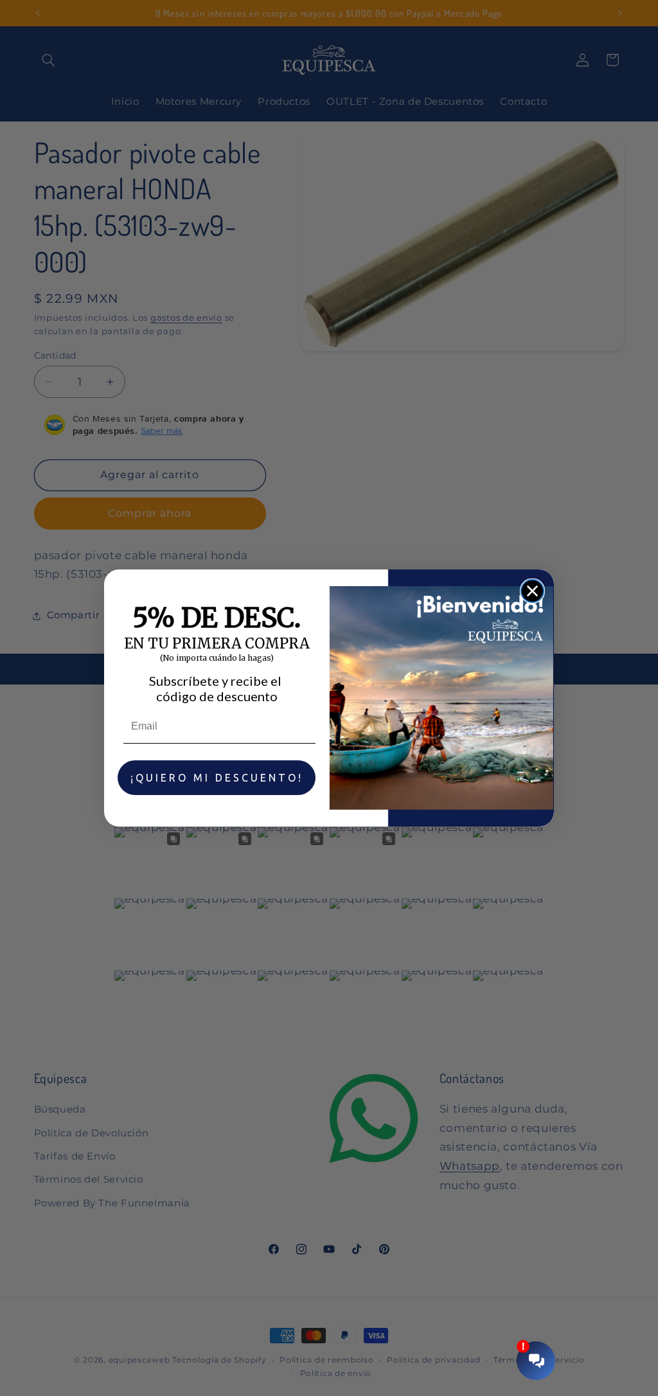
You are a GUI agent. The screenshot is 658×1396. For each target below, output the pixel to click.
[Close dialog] (532, 591)
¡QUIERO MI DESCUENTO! (216, 777)
